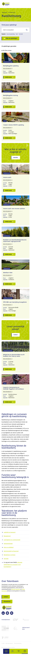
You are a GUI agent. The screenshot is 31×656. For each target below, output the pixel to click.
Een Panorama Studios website (8, 647)
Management (7, 536)
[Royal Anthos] (15, 628)
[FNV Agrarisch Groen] (25, 619)
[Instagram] (7, 613)
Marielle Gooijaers (15, 589)
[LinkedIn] (3, 613)
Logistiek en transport (9, 532)
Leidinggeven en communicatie (12, 540)
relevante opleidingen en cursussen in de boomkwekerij (13, 564)
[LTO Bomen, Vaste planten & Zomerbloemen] (5, 628)
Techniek (6, 558)
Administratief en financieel (11, 551)
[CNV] (15, 619)
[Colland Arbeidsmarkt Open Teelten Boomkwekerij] (5, 637)
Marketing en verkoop (9, 555)
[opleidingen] (19, 651)
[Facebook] (11, 613)
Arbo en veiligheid (8, 547)
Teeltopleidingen (8, 543)
